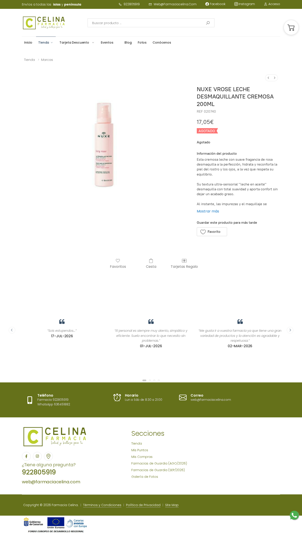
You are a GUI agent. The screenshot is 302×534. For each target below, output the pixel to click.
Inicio (28, 42)
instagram (246, 4)
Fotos (142, 42)
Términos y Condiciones (102, 505)
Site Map (172, 505)
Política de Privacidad (143, 505)
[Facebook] (26, 456)
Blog (128, 42)
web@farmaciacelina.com (175, 4)
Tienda (43, 42)
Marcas (47, 59)
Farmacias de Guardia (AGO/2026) (159, 463)
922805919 (132, 4)
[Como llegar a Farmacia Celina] (48, 456)
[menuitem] (268, 78)
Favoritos (118, 266)
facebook (217, 4)
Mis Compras (142, 457)
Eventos (107, 42)
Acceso (274, 4)
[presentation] (12, 330)
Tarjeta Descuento (74, 42)
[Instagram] (37, 456)
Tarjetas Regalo (184, 266)
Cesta (151, 266)
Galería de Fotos (144, 476)
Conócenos (162, 42)
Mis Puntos (139, 450)
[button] (291, 27)
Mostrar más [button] (208, 211)
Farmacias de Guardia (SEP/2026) (158, 470)
